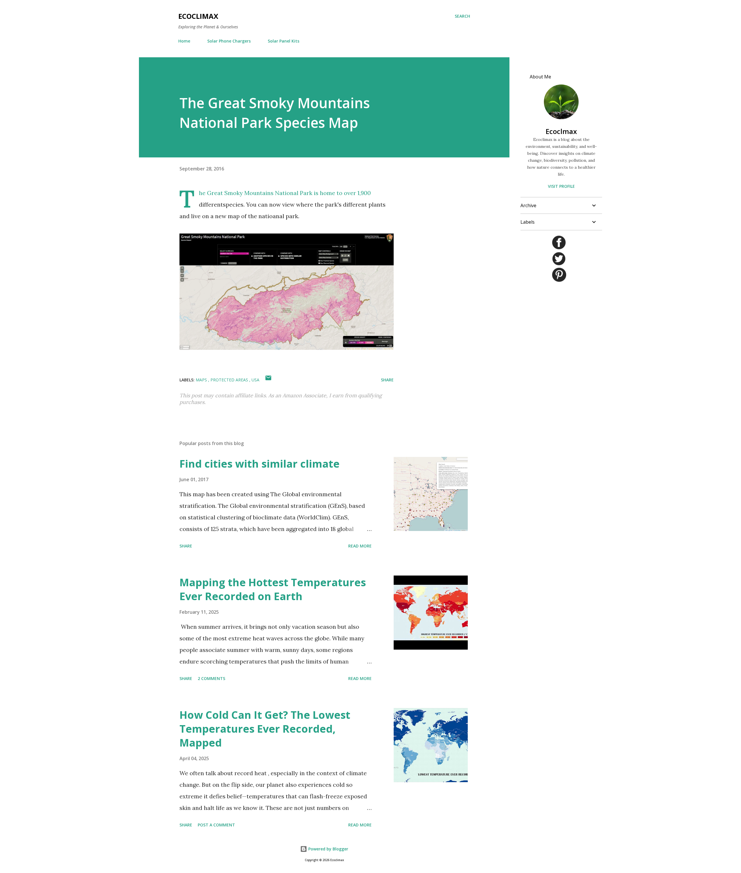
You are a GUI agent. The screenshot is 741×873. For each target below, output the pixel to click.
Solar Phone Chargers (229, 41)
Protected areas (229, 380)
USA (255, 380)
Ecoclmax (561, 131)
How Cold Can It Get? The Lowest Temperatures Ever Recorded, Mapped (264, 729)
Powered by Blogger (327, 849)
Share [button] (387, 380)
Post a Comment (216, 825)
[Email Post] (268, 380)
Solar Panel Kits (283, 41)
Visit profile (561, 186)
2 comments (211, 678)
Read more (360, 546)
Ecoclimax (198, 16)
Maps (202, 380)
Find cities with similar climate (259, 464)
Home (184, 41)
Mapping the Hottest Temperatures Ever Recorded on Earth (272, 589)
